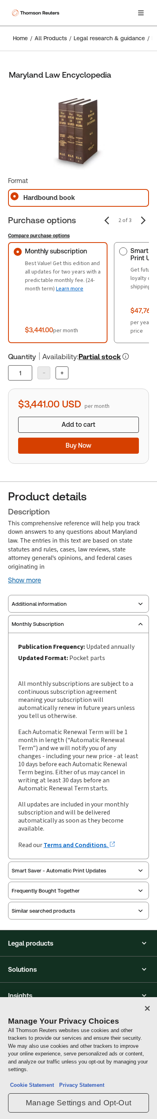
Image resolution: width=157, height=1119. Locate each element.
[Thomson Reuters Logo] (36, 13)
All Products (51, 38)
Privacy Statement (80, 1085)
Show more (24, 580)
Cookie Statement (32, 1085)
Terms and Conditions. (76, 845)
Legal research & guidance (109, 38)
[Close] (147, 1008)
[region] (78, 1058)
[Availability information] (125, 356)
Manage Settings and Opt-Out (78, 1102)
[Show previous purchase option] (106, 220)
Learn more (69, 288)
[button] (78, 943)
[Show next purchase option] (143, 220)
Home (20, 38)
